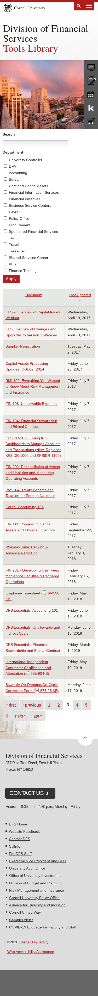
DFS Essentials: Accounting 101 (31, 610)
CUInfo (14, 846)
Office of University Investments (35, 875)
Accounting (18, 173)
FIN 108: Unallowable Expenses (31, 404)
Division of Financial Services (45, 33)
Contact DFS (19, 839)
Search (79, 6)
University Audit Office (27, 868)
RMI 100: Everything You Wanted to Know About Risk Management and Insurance (32, 386)
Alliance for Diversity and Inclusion (37, 905)
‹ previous (32, 705)
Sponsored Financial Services (33, 231)
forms (91, 66)
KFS (12, 264)
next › (20, 716)
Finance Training (23, 271)
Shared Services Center (28, 258)
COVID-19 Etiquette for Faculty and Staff (42, 927)
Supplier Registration (22, 346)
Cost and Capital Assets (28, 186)
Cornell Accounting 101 (24, 507)
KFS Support (91, 107)
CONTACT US (26, 793)
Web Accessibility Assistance (30, 952)
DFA (12, 166)
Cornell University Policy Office (34, 898)
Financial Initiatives (24, 199)
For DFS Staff (20, 854)
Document (33, 295)
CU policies (91, 80)
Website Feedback (24, 831)
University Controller (25, 160)
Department (13, 152)
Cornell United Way (25, 912)
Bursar (14, 179)
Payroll (14, 212)
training (91, 93)
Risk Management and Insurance (36, 890)
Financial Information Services (34, 192)
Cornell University (33, 942)
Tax (12, 238)
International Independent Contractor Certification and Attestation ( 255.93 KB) (28, 668)
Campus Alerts (21, 920)
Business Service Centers (30, 205)
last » (37, 716)
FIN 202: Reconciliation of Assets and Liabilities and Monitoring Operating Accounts (32, 473)
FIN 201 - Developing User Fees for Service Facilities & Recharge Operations (32, 576)
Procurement (19, 225)
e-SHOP (91, 121)
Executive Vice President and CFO (37, 861)
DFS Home (18, 824)
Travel (14, 244)
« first (11, 705)
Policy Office (19, 218)
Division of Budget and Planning (35, 883)
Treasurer (17, 251)
